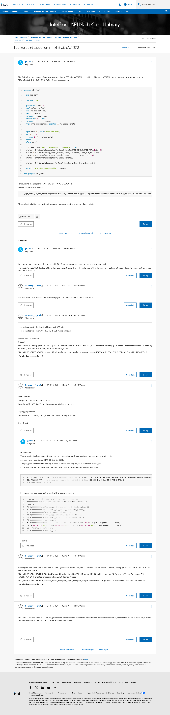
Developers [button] (60, 4)
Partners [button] (75, 4)
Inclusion (119, 682)
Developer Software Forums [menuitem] (44, 11)
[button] (151, 62)
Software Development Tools (65, 37)
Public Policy (130, 682)
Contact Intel (54, 682)
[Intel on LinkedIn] (43, 688)
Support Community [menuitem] (10, 11)
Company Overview (38, 682)
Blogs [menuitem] (106, 11)
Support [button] (31, 4)
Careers (86, 682)
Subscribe (124, 47)
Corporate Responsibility (102, 682)
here (86, 659)
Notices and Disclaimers (114, 700)
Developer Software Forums (41, 37)
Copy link (130, 275)
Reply (145, 224)
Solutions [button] (45, 4)
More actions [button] (144, 47)
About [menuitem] (26, 11)
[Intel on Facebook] (30, 688)
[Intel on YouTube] (49, 688)
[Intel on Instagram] (55, 688)
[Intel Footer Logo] (17, 693)
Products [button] (18, 4)
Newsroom (66, 682)
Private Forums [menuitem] (121, 11)
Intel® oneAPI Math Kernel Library (27, 40)
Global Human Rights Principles (100, 702)
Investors (77, 682)
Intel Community (20, 37)
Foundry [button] (88, 4)
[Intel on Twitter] (36, 688)
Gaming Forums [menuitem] (92, 11)
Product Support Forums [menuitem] (70, 11)
